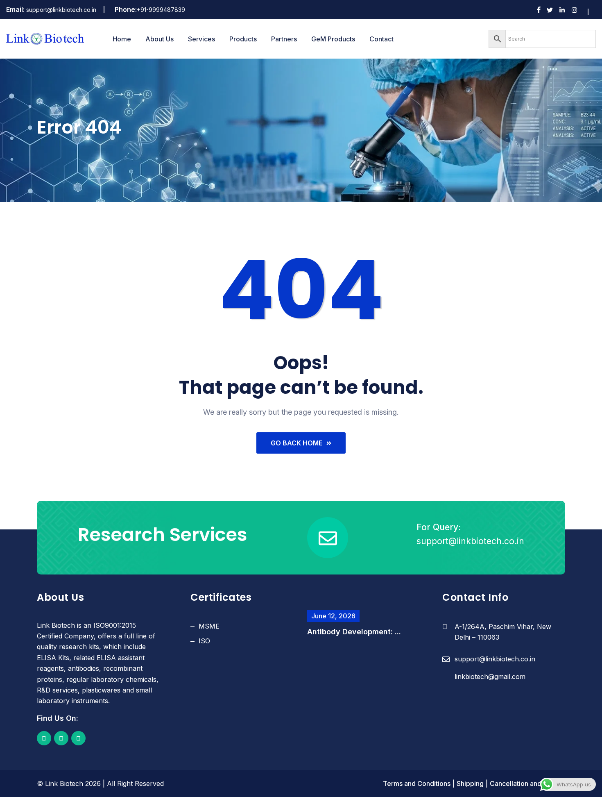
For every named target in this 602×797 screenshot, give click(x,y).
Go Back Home (296, 443)
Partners (284, 39)
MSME (209, 626)
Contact (381, 39)
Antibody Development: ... (354, 631)
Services (201, 39)
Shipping (470, 783)
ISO (204, 641)
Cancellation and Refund (527, 783)
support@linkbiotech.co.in (61, 9)
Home (122, 39)
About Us (159, 39)
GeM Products (333, 39)
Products (243, 39)
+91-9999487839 (161, 9)
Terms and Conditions (416, 783)
